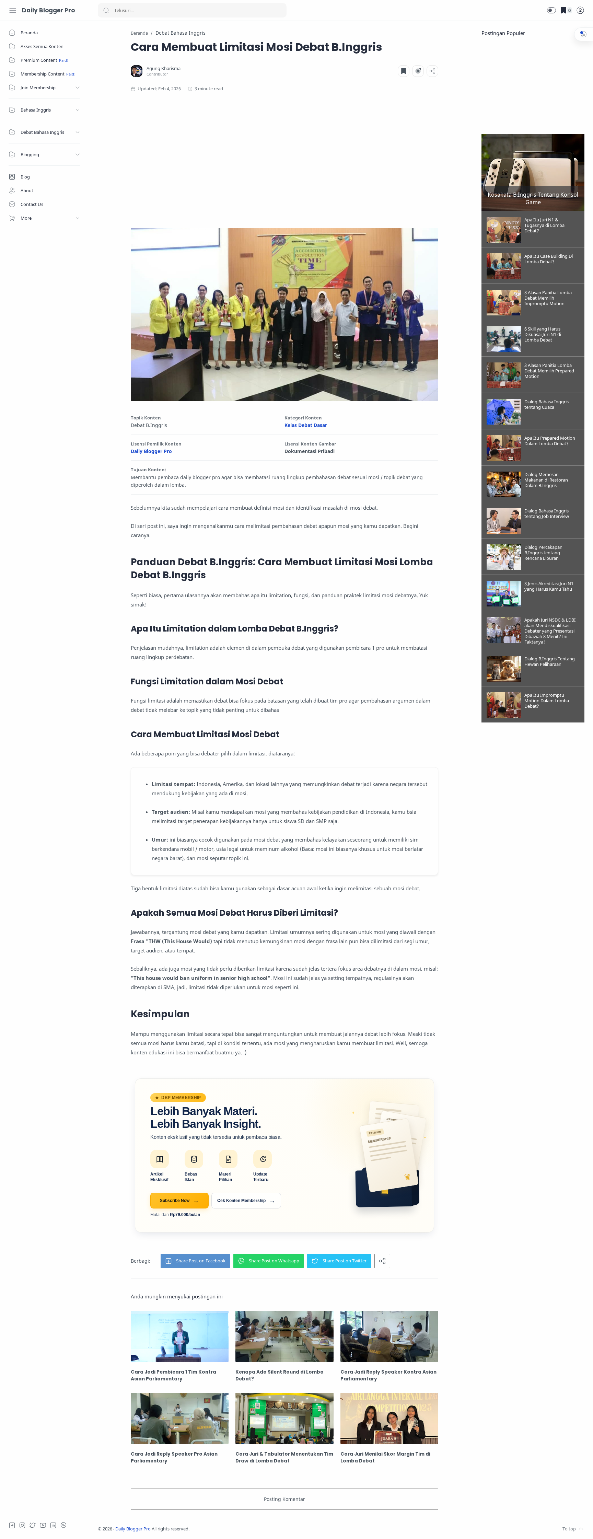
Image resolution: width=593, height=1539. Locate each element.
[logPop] (580, 10)
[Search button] (106, 10)
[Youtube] (42, 1525)
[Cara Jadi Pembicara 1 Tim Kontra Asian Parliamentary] (180, 1336)
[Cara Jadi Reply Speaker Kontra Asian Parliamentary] (389, 1336)
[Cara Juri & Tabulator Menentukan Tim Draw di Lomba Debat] (284, 1418)
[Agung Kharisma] (164, 68)
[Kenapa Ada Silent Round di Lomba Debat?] (284, 1336)
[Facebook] (12, 1525)
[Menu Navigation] (13, 10)
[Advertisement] (284, 157)
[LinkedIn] (53, 1525)
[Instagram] (22, 1525)
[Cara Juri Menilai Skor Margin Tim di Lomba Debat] (389, 1418)
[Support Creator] (418, 71)
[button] (551, 10)
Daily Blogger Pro (48, 10)
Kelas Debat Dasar (305, 425)
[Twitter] (32, 1525)
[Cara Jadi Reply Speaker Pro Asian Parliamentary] (180, 1418)
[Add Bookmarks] (403, 71)
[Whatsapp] (63, 1525)
